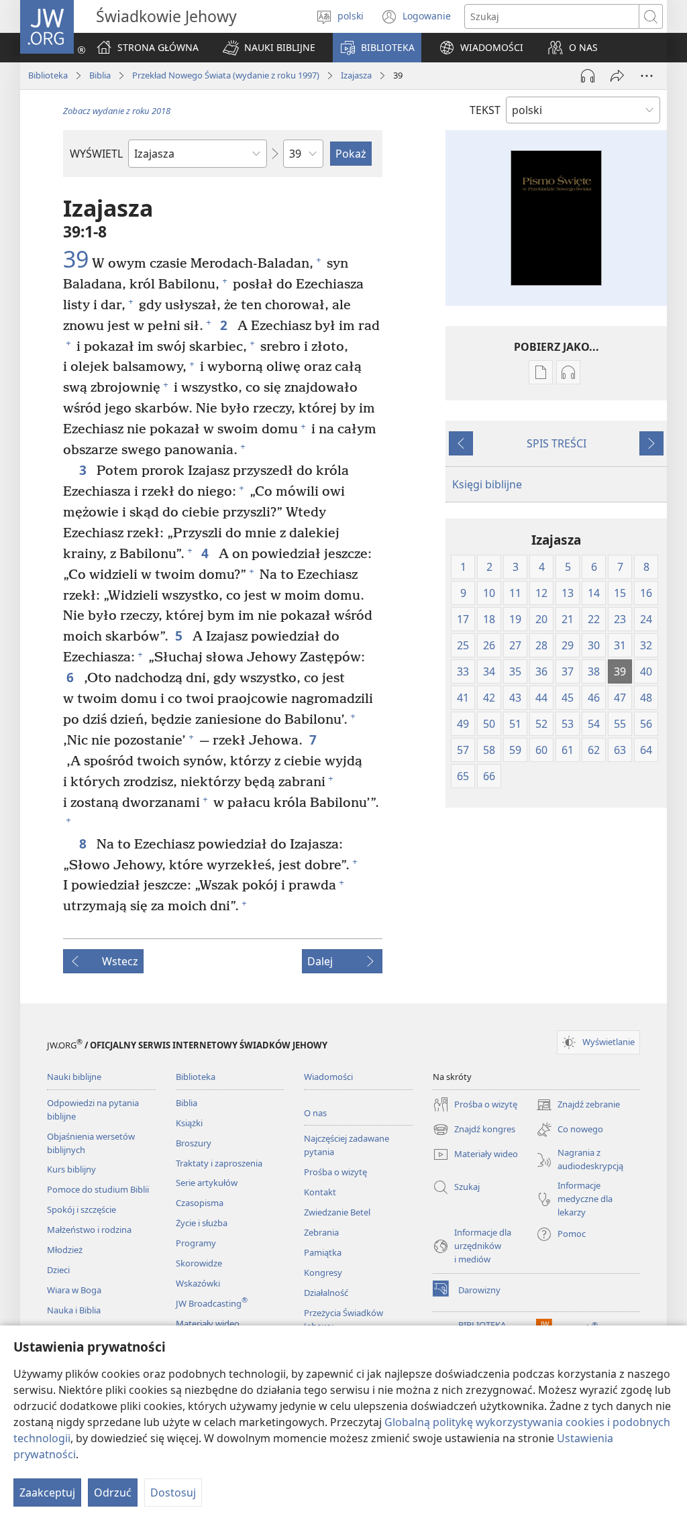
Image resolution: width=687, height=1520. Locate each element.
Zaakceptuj (47, 1492)
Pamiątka (322, 1252)
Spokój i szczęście (81, 1209)
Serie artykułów (206, 1183)
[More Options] (647, 75)
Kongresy (323, 1272)
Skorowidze (199, 1263)
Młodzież (65, 1250)
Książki (189, 1123)
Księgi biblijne (487, 484)
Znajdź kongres (474, 1130)
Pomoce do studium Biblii (98, 1189)
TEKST (485, 110)
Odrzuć (112, 1492)
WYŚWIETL (96, 153)
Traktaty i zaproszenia (219, 1163)
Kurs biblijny (71, 1169)
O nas (315, 1113)
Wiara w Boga (74, 1290)
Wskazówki (198, 1283)
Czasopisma (199, 1203)
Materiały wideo (208, 1323)
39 (76, 259)
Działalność (326, 1293)
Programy (196, 1243)
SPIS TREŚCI (556, 443)
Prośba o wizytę (335, 1172)
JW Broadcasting (212, 1303)
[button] (269, 47)
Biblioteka (48, 75)
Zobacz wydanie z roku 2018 (116, 111)
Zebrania (321, 1232)
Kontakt (320, 1192)
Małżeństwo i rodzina (89, 1230)
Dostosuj (173, 1492)
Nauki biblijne (74, 1077)
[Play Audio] (588, 75)
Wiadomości (328, 1077)
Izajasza (356, 75)
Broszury (193, 1143)
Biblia (100, 75)
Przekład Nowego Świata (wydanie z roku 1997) (225, 75)
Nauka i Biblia (74, 1310)
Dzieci (58, 1270)
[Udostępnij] (617, 75)
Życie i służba (201, 1223)
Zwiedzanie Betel (337, 1212)
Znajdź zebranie (578, 1105)
